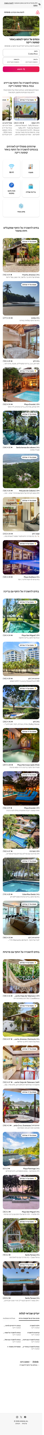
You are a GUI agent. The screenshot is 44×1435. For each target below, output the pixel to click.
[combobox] (21, 53)
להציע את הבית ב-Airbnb (14, 12)
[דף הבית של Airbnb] (37, 12)
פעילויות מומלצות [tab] (9, 1318)
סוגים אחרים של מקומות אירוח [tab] (29, 1318)
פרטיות (24, 1423)
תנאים (17, 1423)
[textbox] (30, 62)
